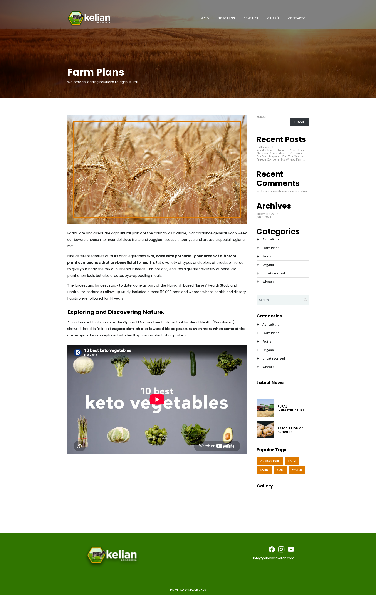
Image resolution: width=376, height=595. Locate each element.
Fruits (266, 256)
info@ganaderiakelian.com (273, 558)
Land (264, 470)
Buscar (262, 116)
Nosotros (226, 18)
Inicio (204, 18)
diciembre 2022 (267, 214)
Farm (292, 461)
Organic (268, 265)
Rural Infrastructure (290, 408)
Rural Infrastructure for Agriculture (281, 150)
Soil (280, 470)
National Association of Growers (279, 153)
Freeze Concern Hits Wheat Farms (281, 159)
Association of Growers (290, 430)
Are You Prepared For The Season (281, 156)
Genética (250, 18)
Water (297, 470)
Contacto (297, 18)
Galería (273, 18)
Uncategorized (273, 273)
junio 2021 (264, 217)
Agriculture (270, 239)
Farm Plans (270, 248)
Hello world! (265, 147)
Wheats (268, 282)
